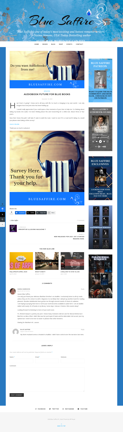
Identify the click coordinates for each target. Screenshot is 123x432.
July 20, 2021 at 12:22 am (23, 291)
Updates (47, 91)
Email (37, 357)
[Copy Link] (2, 219)
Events (69, 44)
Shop (61, 44)
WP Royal (72, 419)
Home (36, 44)
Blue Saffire (61, 20)
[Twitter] (2, 214)
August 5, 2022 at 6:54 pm (26, 331)
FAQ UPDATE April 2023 (18, 271)
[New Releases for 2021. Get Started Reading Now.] (80, 228)
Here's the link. (15, 124)
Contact (79, 44)
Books (45, 44)
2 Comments (80, 220)
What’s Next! (40, 271)
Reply (82, 289)
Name (12, 357)
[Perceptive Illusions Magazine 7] (13, 228)
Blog (53, 44)
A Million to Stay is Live (70, 271)
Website (63, 357)
